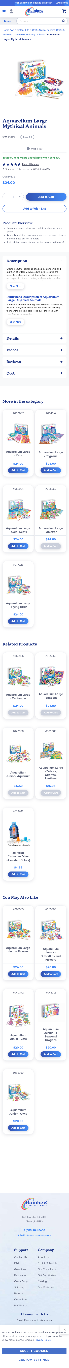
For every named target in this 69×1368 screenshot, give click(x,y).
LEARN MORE (62, 2)
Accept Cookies (34, 1351)
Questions (20, 1269)
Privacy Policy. (43, 1340)
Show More (15, 286)
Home (6, 30)
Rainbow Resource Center (34, 1203)
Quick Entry (20, 1281)
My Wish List (21, 1305)
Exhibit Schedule (47, 1263)
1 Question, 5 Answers (16, 169)
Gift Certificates (47, 1275)
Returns (18, 1293)
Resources (20, 1275)
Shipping (19, 1287)
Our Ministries (46, 1287)
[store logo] (34, 11)
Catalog (42, 1281)
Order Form (20, 1299)
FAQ (16, 1263)
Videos (12, 350)
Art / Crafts (17, 30)
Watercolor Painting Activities (29, 34)
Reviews (14, 362)
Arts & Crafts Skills (35, 30)
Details (13, 338)
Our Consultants (47, 1269)
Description (17, 261)
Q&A (11, 373)
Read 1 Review (30, 164)
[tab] (34, 261)
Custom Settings (34, 1360)
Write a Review (41, 168)
